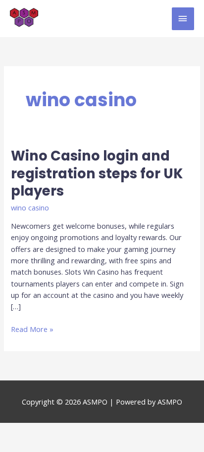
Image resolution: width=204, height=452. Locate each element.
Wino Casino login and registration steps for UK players (97, 173)
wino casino (30, 207)
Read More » (32, 329)
